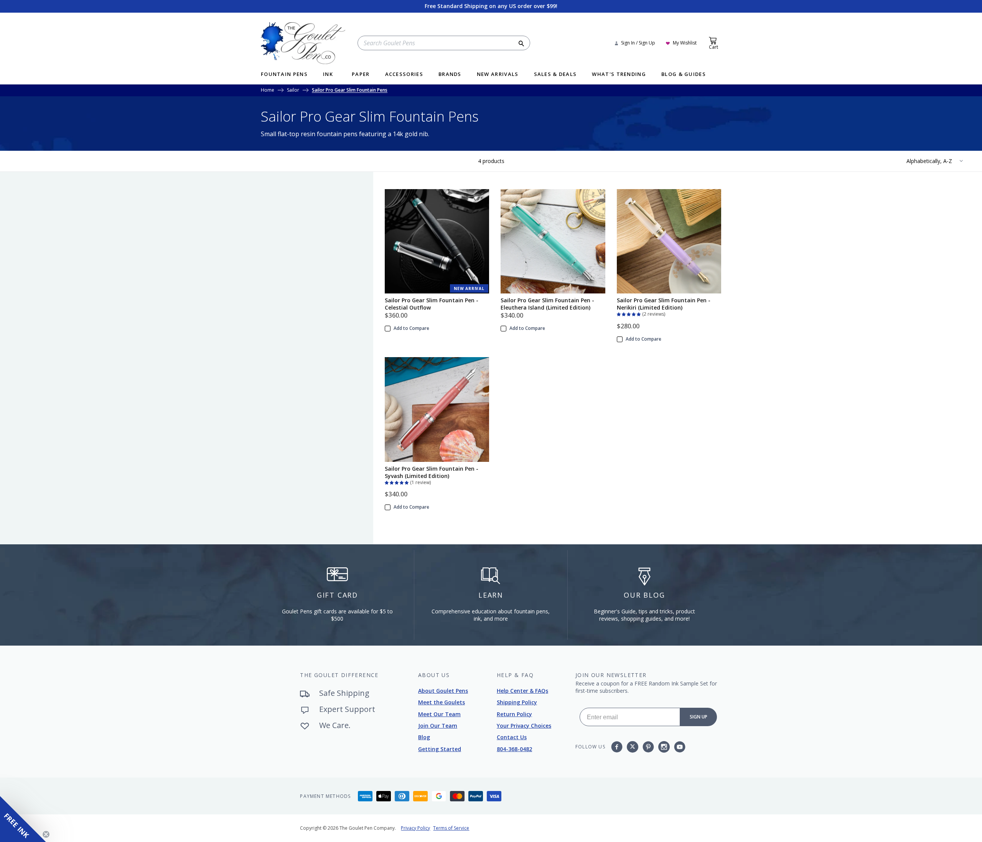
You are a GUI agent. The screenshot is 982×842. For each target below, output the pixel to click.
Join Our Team (437, 725)
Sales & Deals (555, 74)
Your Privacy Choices (524, 725)
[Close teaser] (46, 834)
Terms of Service (451, 828)
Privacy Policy (415, 828)
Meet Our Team (439, 714)
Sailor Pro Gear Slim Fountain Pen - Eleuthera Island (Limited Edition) (547, 304)
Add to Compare (411, 328)
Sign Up (698, 716)
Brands (449, 74)
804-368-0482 (514, 749)
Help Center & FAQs (522, 690)
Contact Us (512, 737)
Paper (361, 74)
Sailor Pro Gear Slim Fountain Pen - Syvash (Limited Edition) (431, 472)
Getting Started (439, 749)
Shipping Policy (517, 702)
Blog (424, 737)
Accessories (404, 74)
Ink (328, 74)
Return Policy (514, 714)
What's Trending (619, 74)
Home (267, 90)
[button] (629, 313)
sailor (293, 90)
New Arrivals (498, 74)
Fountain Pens (284, 74)
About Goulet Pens (443, 690)
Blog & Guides (683, 74)
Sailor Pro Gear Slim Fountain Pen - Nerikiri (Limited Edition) (663, 304)
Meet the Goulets (441, 702)
